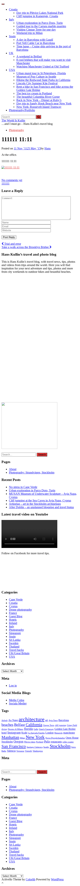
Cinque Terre (48, 725)
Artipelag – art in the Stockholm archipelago (35, 503)
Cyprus (13, 606)
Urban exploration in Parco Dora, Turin (39, 22)
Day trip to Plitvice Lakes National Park (39, 12)
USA (12, 69)
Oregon (18, 741)
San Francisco (13, 746)
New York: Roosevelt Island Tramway (38, 106)
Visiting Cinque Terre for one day (36, 29)
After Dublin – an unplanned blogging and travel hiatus (41, 507)
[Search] (38, 117)
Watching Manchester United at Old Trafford (42, 66)
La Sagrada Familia (36, 733)
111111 (5, 183)
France (13, 613)
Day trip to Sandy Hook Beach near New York (43, 103)
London (49, 732)
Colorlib (30, 879)
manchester (69, 732)
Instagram (14, 732)
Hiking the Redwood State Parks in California (43, 80)
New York (35, 737)
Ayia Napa (53, 720)
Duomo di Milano (15, 729)
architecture (31, 719)
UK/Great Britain (19, 653)
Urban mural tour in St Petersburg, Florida (41, 73)
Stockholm (60, 746)
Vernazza (20, 751)
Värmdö (28, 751)
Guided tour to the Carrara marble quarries (41, 26)
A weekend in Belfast (29, 56)
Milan (22, 738)
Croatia (13, 9)
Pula (47, 741)
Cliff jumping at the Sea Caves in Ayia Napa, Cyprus (40, 500)
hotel (4, 732)
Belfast (19, 725)
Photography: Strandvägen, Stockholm (31, 472)
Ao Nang (13, 720)
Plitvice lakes (29, 742)
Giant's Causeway (46, 729)
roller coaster (68, 742)
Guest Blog (15, 616)
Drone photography (20, 609)
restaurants (56, 741)
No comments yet (11, 180)
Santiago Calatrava (35, 747)
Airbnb (4, 720)
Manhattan (10, 737)
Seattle (46, 747)
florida (28, 729)
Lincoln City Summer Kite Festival (36, 83)
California (34, 724)
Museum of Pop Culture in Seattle (36, 76)
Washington (38, 751)
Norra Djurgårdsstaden (55, 738)
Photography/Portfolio (22, 110)
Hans (47, 148)
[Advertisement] (29, 339)
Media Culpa (16, 700)
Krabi (24, 732)
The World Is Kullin (13, 120)
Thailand (14, 646)
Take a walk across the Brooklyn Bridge (25, 247)
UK (11, 53)
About (12, 469)
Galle (36, 729)
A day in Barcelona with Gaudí (34, 39)
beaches (7, 725)
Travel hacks (16, 649)
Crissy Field (72, 725)
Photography (16, 130)
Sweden (13, 643)
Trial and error (12, 243)
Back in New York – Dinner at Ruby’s (38, 100)
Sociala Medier (18, 703)
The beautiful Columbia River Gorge (38, 96)
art (46, 720)
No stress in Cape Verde (23, 487)
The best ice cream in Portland (34, 93)
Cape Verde (16, 599)
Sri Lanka (14, 639)
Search (42, 454)
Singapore (15, 633)
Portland (39, 742)
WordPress (57, 879)
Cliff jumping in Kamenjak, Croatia (37, 16)
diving (4, 729)
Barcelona (63, 720)
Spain (12, 36)
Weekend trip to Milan (29, 33)
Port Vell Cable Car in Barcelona (35, 43)
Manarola (58, 733)
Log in (13, 685)
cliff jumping (60, 725)
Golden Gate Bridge (65, 728)
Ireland (13, 623)
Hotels (13, 619)
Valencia (11, 750)
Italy (11, 19)
